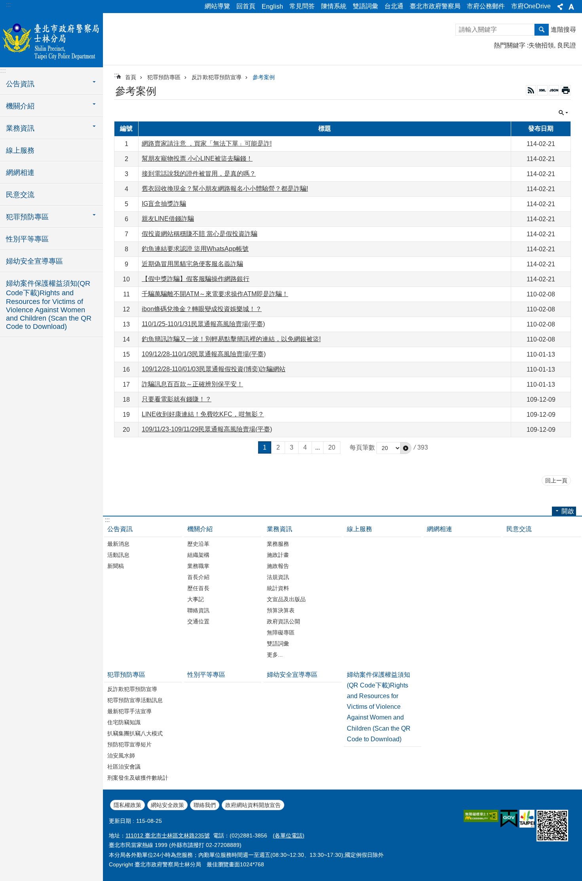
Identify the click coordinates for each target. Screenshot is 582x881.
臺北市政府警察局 (435, 6)
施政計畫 (278, 555)
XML (542, 90)
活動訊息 (118, 555)
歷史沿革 (198, 544)
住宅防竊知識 (124, 722)
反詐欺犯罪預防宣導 (217, 77)
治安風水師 (121, 755)
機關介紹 (200, 529)
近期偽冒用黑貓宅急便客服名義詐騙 (192, 263)
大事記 (195, 599)
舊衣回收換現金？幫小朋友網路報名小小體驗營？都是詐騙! (225, 188)
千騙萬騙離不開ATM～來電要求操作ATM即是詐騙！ (215, 294)
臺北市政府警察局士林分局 (51, 39)
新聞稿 (115, 566)
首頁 (130, 77)
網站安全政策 (167, 805)
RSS (531, 90)
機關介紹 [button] (20, 106)
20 (331, 447)
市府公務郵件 (486, 6)
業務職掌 (198, 566)
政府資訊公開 (283, 621)
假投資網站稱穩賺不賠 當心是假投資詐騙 (199, 233)
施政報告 (278, 566)
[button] (405, 448)
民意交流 (20, 195)
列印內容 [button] (566, 90)
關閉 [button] (560, 6)
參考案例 (264, 77)
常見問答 (302, 6)
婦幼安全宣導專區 (34, 261)
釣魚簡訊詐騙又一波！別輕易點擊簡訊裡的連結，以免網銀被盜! (231, 339)
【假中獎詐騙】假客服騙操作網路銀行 (195, 278)
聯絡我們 (205, 805)
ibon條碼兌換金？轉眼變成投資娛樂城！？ (202, 309)
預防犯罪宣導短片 (129, 744)
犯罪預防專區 (164, 77)
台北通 (393, 6)
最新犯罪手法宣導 (129, 711)
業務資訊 (279, 529)
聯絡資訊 (198, 610)
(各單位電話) (288, 835)
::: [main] (116, 75)
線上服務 (20, 150)
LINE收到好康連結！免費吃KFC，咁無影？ (203, 414)
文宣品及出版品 (286, 599)
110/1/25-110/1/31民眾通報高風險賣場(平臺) (203, 324)
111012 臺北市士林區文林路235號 (168, 835)
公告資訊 (120, 529)
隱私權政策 (127, 805)
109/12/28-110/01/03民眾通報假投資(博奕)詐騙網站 (213, 369)
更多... (275, 654)
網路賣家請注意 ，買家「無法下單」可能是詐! (207, 143)
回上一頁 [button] (556, 480)
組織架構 (198, 555)
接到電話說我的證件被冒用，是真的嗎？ (199, 173)
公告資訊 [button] (20, 84)
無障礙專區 (281, 632)
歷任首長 (198, 588)
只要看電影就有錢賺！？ (176, 399)
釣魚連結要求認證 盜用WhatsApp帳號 (195, 248)
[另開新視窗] (481, 816)
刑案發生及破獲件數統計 (137, 778)
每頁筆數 (362, 447)
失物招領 (541, 45)
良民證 (566, 45)
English (272, 6)
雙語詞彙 (365, 6)
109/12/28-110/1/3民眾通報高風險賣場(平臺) (204, 354)
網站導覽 (217, 6)
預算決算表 (281, 610)
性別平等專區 (27, 239)
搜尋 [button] (541, 30)
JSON (554, 90)
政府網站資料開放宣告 (253, 805)
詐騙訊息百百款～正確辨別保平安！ (192, 384)
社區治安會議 (124, 766)
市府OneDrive (531, 6)
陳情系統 (333, 6)
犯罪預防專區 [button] (27, 217)
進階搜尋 (563, 29)
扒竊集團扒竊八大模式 (135, 733)
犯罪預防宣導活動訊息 (135, 700)
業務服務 (278, 544)
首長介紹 (198, 577)
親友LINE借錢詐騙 (168, 218)
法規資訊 (278, 577)
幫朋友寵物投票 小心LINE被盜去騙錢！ (197, 158)
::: (8, 4)
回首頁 (245, 6)
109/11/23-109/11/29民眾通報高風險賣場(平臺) (207, 429)
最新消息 (118, 544)
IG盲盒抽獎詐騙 (164, 203)
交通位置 (198, 621)
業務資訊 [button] (20, 128)
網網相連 (20, 173)
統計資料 (278, 588)
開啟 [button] (567, 511)
